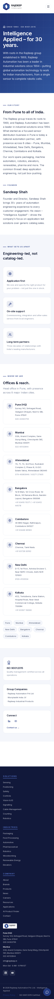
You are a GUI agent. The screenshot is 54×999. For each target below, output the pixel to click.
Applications (9, 907)
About (6, 880)
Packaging (8, 833)
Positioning (8, 787)
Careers (7, 898)
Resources (8, 902)
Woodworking (9, 856)
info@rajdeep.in (10, 961)
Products (7, 889)
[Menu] (48, 6)
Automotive (8, 842)
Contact (6, 916)
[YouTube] (15, 721)
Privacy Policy (9, 995)
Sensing (6, 782)
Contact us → (13, 727)
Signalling (7, 805)
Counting (7, 813)
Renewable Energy (12, 860)
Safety (6, 791)
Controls (7, 796)
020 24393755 (9, 942)
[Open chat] (47, 992)
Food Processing (11, 838)
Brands (6, 884)
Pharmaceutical (10, 847)
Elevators (7, 865)
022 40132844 (9, 956)
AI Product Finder (11, 911)
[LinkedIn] (9, 721)
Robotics (7, 818)
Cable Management (12, 809)
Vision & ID (8, 800)
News (5, 893)
